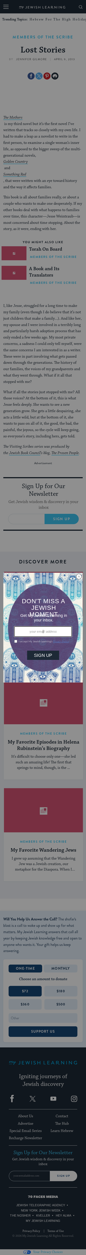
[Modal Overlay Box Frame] (43, 628)
